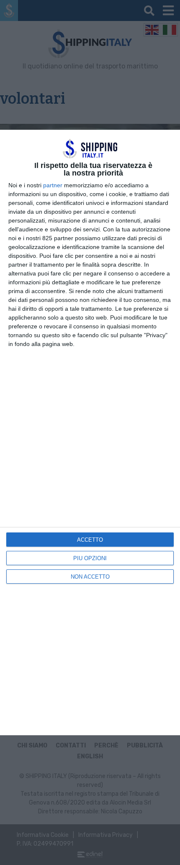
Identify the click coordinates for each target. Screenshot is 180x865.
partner (52, 185)
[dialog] (90, 432)
